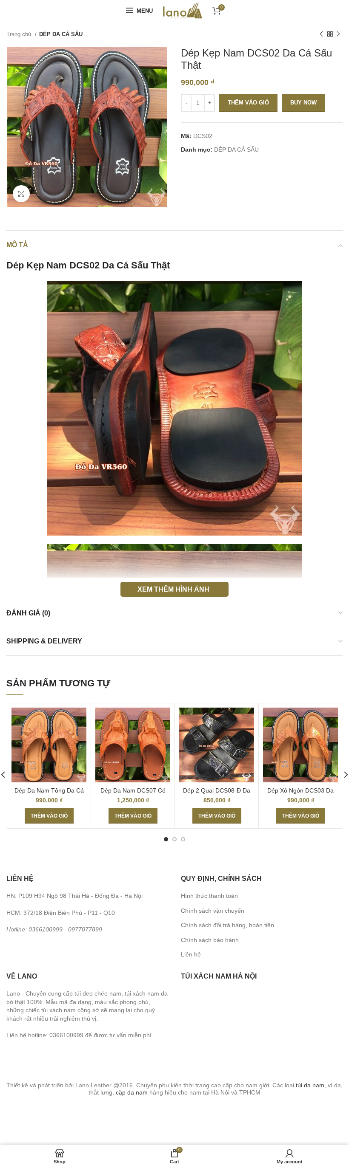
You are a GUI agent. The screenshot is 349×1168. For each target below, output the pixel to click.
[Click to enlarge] (21, 193)
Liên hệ (191, 954)
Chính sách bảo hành (210, 940)
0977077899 (85, 929)
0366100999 (46, 929)
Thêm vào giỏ (248, 102)
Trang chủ (19, 34)
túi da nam (310, 1085)
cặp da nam (132, 1092)
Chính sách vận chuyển (212, 910)
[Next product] (338, 34)
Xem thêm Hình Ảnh (173, 589)
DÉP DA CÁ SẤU (61, 34)
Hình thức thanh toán (209, 895)
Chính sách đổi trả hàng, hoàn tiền (227, 925)
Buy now (303, 102)
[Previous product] (321, 34)
